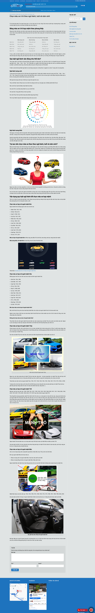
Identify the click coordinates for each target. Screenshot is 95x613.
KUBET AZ (12, 601)
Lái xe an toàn (72, 31)
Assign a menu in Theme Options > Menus (48, 10)
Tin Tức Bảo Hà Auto (74, 39)
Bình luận (13, 552)
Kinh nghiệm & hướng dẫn (15, 14)
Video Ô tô (71, 36)
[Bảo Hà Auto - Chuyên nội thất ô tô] (16, 5)
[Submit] (76, 6)
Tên (12, 563)
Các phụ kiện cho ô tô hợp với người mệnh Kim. (25, 270)
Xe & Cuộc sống (24, 14)
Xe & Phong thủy (31, 14)
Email (40, 563)
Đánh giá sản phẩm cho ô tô (75, 34)
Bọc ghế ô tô (72, 46)
